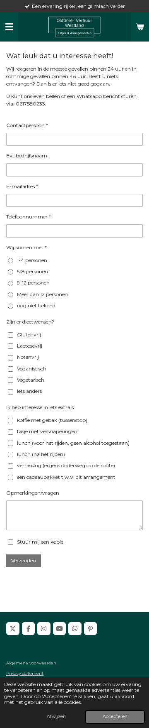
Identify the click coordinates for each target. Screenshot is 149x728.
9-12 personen (33, 282)
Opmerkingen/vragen (32, 493)
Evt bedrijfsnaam (26, 155)
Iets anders (29, 391)
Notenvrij (28, 357)
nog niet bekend (36, 305)
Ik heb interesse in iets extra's (40, 407)
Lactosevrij (29, 346)
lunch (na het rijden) (41, 454)
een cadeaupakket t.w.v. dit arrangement (66, 477)
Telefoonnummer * (28, 216)
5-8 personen (32, 271)
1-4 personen (32, 260)
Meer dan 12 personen (42, 294)
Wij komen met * (26, 247)
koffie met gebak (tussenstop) (52, 420)
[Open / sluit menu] (9, 27)
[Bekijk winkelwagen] (140, 27)
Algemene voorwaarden (31, 663)
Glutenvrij (29, 334)
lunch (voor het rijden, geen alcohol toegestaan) (73, 443)
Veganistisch (31, 368)
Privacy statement (24, 673)
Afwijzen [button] (56, 716)
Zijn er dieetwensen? (30, 322)
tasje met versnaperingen (47, 431)
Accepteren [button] (115, 716)
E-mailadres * (22, 186)
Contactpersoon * (27, 125)
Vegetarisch (30, 380)
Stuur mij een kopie (40, 542)
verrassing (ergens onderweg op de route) (66, 465)
